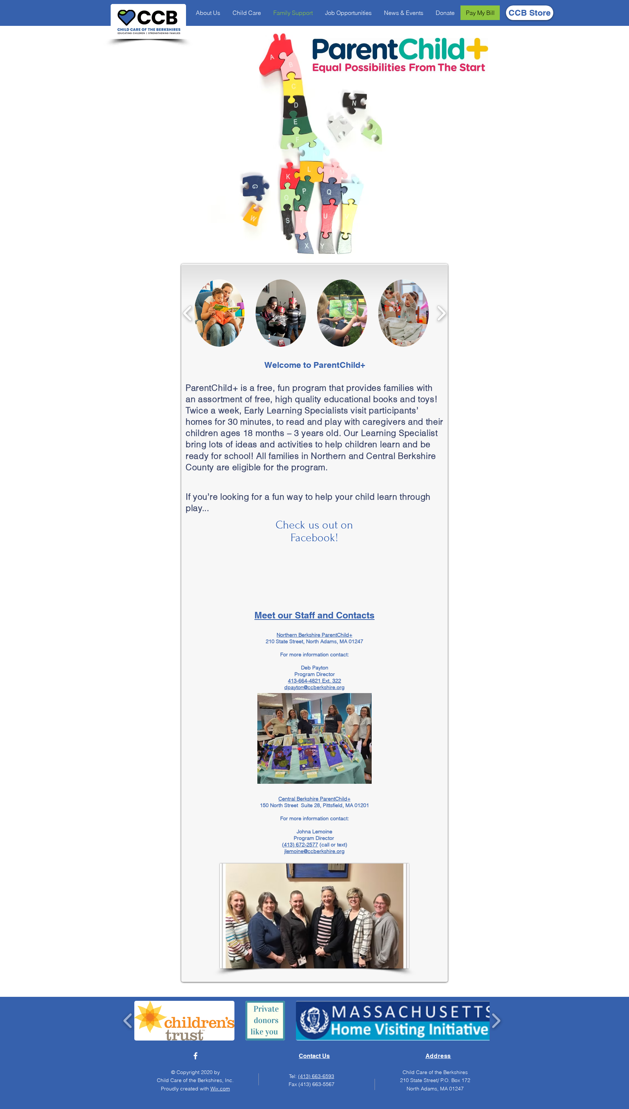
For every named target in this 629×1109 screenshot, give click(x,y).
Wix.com (220, 1088)
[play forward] (441, 313)
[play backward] (187, 313)
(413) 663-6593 (316, 1076)
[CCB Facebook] (195, 1056)
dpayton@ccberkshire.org (314, 687)
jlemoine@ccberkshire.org (314, 851)
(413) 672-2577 (300, 844)
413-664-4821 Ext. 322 (314, 680)
